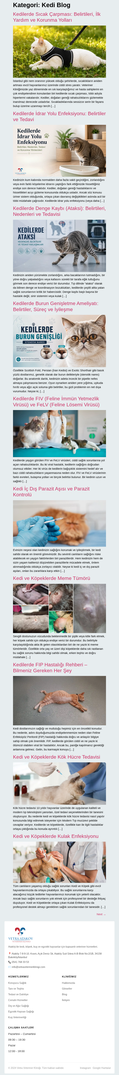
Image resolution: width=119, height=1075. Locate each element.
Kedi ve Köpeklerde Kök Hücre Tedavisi (56, 757)
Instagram (85, 1068)
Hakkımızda (68, 983)
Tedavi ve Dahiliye (18, 994)
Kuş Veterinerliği (17, 1017)
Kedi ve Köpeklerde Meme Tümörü (51, 578)
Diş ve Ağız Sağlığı (18, 1006)
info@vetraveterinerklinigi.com (28, 967)
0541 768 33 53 (20, 962)
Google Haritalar (102, 1068)
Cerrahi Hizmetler (18, 1000)
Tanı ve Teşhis (16, 988)
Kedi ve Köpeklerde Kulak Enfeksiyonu (56, 836)
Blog (64, 994)
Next (101, 914)
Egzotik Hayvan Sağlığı (21, 1011)
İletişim (66, 1000)
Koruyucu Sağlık (17, 983)
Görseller (67, 988)
